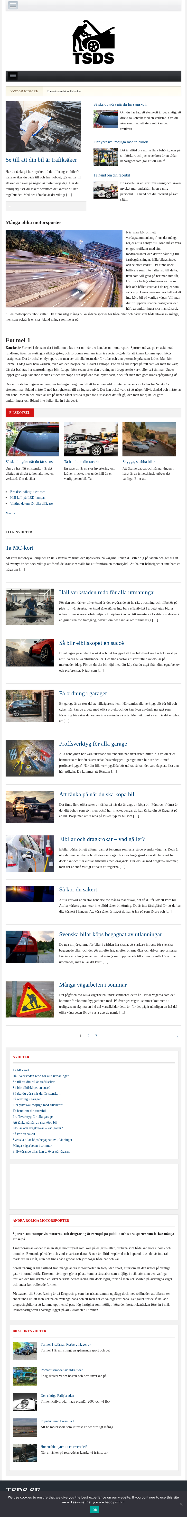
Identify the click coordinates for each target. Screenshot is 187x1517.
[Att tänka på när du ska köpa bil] (30, 806)
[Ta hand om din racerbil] (106, 189)
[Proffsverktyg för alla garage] (30, 758)
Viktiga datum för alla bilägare (31, 503)
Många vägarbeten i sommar (93, 984)
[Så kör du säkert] (30, 894)
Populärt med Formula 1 (58, 1421)
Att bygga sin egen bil (109, 91)
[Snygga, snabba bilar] (149, 439)
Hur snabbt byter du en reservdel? (64, 1447)
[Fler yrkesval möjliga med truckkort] (106, 156)
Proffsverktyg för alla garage (93, 743)
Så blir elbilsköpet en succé (91, 643)
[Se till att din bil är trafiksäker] (43, 126)
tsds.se (23, 1491)
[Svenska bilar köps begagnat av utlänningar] (30, 946)
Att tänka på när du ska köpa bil (96, 794)
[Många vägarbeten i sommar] (30, 999)
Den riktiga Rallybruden (57, 1395)
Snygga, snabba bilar (138, 462)
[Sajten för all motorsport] (93, 42)
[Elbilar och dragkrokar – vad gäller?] (30, 853)
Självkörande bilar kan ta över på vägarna (41, 1151)
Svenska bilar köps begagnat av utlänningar (110, 934)
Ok (95, 1510)
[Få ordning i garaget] (30, 705)
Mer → (11, 513)
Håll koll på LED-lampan (28, 498)
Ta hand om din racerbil (112, 175)
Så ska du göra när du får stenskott (120, 104)
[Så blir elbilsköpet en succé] (30, 652)
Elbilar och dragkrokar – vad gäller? (102, 839)
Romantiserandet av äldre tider (62, 1370)
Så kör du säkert (78, 889)
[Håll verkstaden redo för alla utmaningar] (30, 606)
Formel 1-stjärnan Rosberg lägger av (66, 1344)
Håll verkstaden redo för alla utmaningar (107, 592)
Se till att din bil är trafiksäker (41, 160)
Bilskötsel (19, 413)
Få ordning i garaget (83, 693)
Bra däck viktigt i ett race (27, 492)
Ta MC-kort (19, 548)
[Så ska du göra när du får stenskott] (106, 118)
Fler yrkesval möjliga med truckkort (121, 142)
